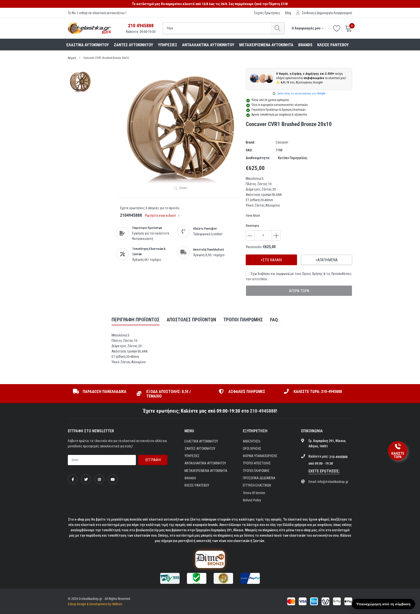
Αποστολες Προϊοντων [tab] (191, 320)
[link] (73, 479)
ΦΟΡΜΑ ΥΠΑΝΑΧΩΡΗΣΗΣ (260, 456)
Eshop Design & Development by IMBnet (95, 604)
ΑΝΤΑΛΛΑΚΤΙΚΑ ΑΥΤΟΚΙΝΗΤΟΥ (208, 44)
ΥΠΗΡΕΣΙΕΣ (167, 44)
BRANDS (305, 44)
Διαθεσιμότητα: (258, 158)
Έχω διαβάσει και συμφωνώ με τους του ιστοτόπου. (299, 276)
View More (253, 215)
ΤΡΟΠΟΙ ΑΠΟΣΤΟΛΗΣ (257, 463)
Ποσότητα (252, 225)
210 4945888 (141, 25)
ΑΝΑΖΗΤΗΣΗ (251, 441)
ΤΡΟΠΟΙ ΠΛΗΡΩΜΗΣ (256, 471)
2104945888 (131, 215)
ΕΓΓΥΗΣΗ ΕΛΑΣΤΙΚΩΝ (257, 485)
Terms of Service (254, 493)
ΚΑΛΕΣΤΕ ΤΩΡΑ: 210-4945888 (318, 391)
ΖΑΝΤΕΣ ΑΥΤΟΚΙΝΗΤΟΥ (133, 44)
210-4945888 (263, 411)
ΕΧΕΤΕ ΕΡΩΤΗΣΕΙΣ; (324, 471)
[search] (277, 28)
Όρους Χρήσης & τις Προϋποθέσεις (327, 274)
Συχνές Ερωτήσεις (267, 13)
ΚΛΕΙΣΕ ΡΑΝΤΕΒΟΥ (333, 44)
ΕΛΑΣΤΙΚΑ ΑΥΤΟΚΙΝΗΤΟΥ (87, 44)
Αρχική (72, 58)
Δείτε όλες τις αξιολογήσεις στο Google (301, 93)
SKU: (249, 150)
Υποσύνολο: (254, 247)
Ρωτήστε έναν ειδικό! (160, 215)
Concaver (282, 142)
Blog (288, 13)
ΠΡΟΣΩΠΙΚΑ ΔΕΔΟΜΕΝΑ (259, 478)
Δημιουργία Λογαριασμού (334, 13)
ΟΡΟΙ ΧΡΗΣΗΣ (252, 449)
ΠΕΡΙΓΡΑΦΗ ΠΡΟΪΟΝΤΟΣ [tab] (135, 320)
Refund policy (252, 500)
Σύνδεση (308, 13)
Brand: (250, 142)
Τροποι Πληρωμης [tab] (243, 320)
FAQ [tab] (274, 320)
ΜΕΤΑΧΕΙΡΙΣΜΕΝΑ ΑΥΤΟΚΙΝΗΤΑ (266, 44)
